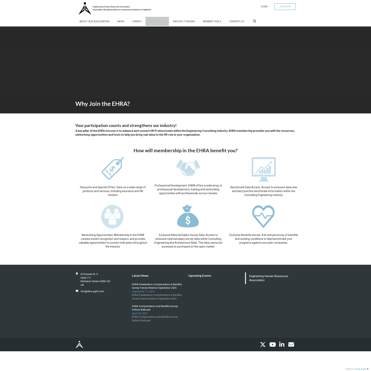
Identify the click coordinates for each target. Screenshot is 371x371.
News (120, 21)
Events (137, 21)
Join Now (285, 6)
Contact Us (236, 21)
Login (264, 6)
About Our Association (94, 21)
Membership (157, 21)
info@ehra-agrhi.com (92, 291)
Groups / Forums (184, 21)
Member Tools (212, 21)
